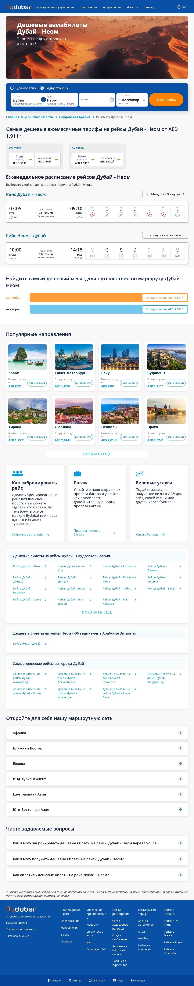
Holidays (143, 938)
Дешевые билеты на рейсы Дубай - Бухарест (116, 678)
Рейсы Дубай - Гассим (117, 566)
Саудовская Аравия (75, 117)
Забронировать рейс (70, 912)
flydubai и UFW (96, 949)
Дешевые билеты (39, 117)
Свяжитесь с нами (95, 933)
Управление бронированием (96, 913)
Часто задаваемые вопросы (120, 924)
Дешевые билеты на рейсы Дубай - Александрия (71, 678)
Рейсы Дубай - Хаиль (27, 599)
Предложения (70, 921)
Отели (142, 931)
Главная (12, 117)
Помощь (150, 7)
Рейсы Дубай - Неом (71, 588)
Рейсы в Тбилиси (169, 912)
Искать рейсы (166, 100)
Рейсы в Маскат (169, 933)
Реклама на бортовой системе (119, 950)
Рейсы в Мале (173, 942)
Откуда (16, 96)
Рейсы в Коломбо (170, 951)
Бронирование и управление (55, 7)
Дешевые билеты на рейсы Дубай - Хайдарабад (161, 678)
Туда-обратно (25, 88)
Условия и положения (20, 929)
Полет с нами (88, 7)
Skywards (132, 7)
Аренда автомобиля (146, 923)
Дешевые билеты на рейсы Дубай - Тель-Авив (116, 693)
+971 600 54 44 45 (17, 936)
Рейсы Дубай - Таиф (161, 588)
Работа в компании (144, 947)
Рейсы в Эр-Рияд (171, 923)
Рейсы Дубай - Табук (117, 588)
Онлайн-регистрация (120, 912)
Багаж (65, 934)
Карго (90, 942)
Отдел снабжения (119, 937)
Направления (112, 7)
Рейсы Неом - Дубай (27, 643)
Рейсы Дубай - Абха (26, 566)
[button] (97, 732)
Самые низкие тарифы (147, 912)
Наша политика (16, 922)
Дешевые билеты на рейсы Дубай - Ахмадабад (27, 678)
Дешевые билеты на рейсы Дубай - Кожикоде (71, 693)
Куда (49, 96)
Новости (92, 924)
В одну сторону (56, 88)
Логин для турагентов (119, 963)
